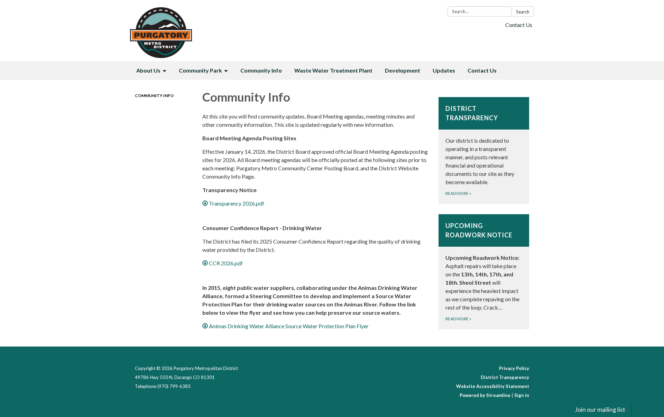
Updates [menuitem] (444, 70)
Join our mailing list (600, 409)
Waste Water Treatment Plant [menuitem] (333, 70)
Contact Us (518, 24)
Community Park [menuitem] (200, 70)
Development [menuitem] (402, 70)
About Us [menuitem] (148, 70)
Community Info (154, 95)
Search (522, 12)
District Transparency (505, 377)
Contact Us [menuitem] (482, 70)
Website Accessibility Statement (492, 386)
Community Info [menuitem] (261, 70)
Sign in (521, 395)
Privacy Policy (514, 368)
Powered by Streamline (485, 395)
